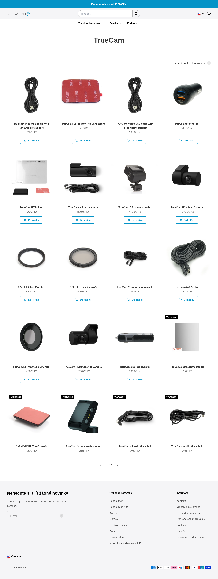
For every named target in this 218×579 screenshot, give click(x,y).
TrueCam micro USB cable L (135, 446)
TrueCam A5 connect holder (134, 207)
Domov (113, 518)
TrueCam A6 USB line (186, 287)
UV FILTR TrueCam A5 (31, 287)
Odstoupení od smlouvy (190, 537)
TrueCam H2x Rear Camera (187, 207)
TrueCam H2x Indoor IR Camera (83, 366)
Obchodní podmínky (188, 512)
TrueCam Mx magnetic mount (83, 446)
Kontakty (181, 500)
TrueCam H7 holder (31, 207)
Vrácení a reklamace (188, 506)
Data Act (181, 531)
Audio (112, 531)
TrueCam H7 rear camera (83, 207)
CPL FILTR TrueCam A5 (83, 287)
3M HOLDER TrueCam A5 (31, 446)
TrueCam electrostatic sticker (186, 366)
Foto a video (116, 537)
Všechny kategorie (89, 22)
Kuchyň (113, 512)
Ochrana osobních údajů (190, 518)
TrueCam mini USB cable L (186, 446)
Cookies (181, 524)
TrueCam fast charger (186, 123)
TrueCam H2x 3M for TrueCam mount (83, 123)
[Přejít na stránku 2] (117, 465)
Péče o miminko (118, 506)
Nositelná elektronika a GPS (125, 543)
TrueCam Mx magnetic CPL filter (31, 366)
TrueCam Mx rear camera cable (135, 287)
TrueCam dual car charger (135, 366)
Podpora (132, 22)
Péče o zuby (116, 500)
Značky (113, 22)
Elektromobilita (118, 524)
